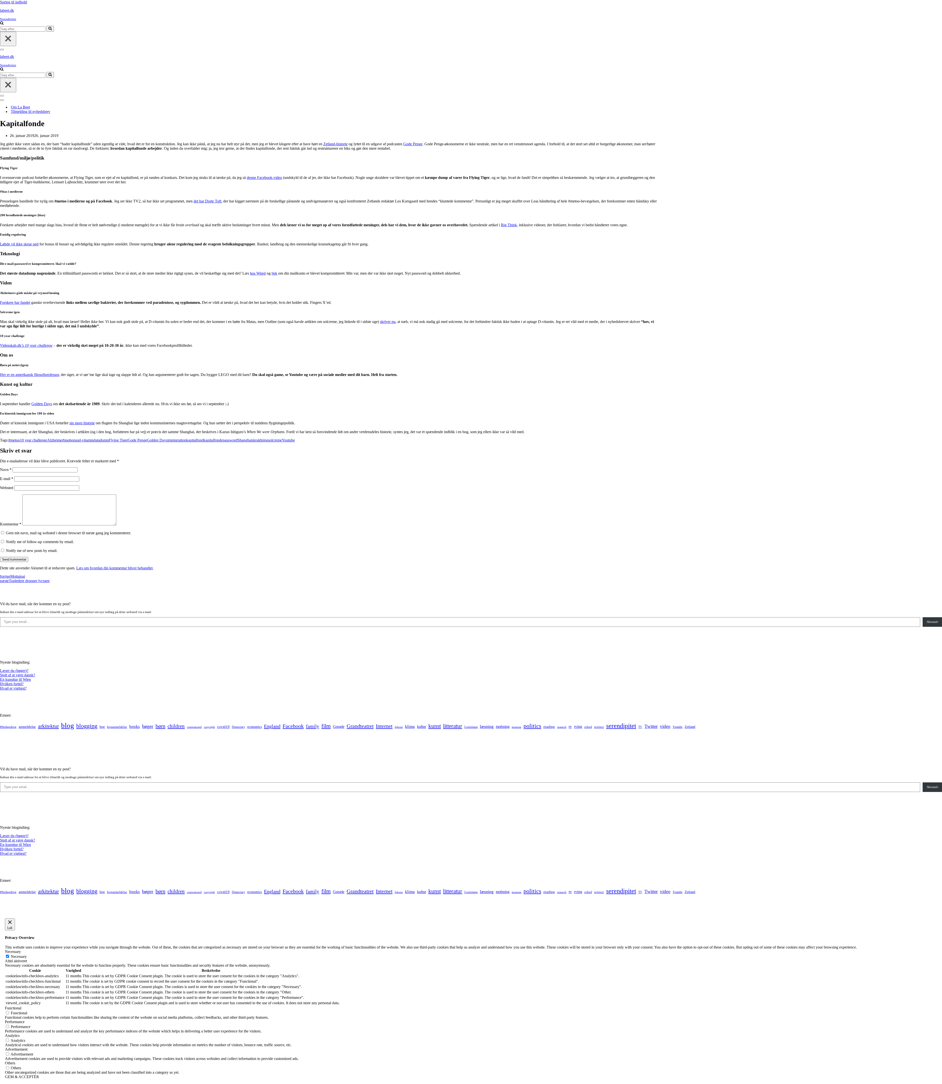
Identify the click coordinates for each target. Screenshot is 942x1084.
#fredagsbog (8, 727)
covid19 (223, 727)
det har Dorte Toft (207, 201)
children (176, 726)
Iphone (399, 727)
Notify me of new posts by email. (31, 551)
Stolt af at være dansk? (17, 675)
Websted (6, 488)
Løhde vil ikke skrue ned (19, 244)
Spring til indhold (13, 2)
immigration (177, 440)
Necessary (19, 956)
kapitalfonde (213, 440)
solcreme (275, 440)
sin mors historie (82, 423)
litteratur (452, 726)
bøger (147, 726)
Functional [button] (13, 1008)
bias (66, 440)
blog (67, 725)
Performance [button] (15, 1022)
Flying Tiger (118, 440)
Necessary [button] (13, 952)
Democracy (238, 727)
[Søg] (2, 23)
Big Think (509, 225)
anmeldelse (27, 727)
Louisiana (471, 727)
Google (338, 726)
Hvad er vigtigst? (13, 688)
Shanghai (244, 440)
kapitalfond (195, 440)
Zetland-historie (335, 144)
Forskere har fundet (15, 302)
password (230, 440)
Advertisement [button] (16, 1049)
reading (549, 727)
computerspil (194, 727)
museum (516, 726)
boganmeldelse (117, 727)
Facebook (293, 726)
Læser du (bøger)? (14, 671)
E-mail (6, 479)
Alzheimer (55, 440)
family (312, 726)
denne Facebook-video (264, 177)
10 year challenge (38, 345)
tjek (274, 273)
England (272, 726)
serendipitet (621, 725)
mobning (503, 726)
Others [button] (10, 1063)
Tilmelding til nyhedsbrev (30, 111)
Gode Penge (412, 144)
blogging (86, 726)
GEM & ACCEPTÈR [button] (22, 1077)
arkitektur (48, 726)
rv (570, 726)
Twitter (651, 726)
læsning (487, 726)
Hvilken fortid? (12, 684)
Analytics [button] (12, 1035)
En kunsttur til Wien (15, 679)
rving (578, 726)
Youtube (288, 440)
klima (410, 726)
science (599, 727)
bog (102, 727)
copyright (209, 727)
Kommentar (10, 524)
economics (254, 727)
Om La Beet (20, 107)
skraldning (260, 440)
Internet (384, 726)
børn (160, 726)
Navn (6, 470)
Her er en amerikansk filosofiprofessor (29, 375)
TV (640, 727)
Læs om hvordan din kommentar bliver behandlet (114, 568)
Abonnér (932, 622)
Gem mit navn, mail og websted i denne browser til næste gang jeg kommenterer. (68, 533)
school (588, 727)
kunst (434, 726)
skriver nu (387, 322)
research (561, 726)
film (326, 726)
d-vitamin (86, 440)
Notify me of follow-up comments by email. (40, 542)
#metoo (14, 440)
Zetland (690, 727)
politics (532, 726)
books (134, 726)
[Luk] (8, 39)
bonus (74, 440)
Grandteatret (360, 726)
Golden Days (41, 404)
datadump (101, 440)
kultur (421, 726)
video (665, 726)
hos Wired (258, 273)
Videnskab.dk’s (12, 345)
